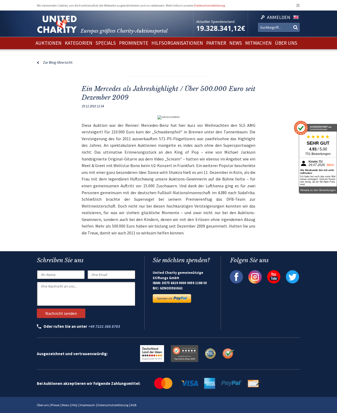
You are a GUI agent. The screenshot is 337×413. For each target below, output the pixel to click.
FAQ (74, 405)
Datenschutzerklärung (209, 5)
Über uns (43, 405)
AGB (133, 405)
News (65, 405)
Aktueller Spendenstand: (215, 21)
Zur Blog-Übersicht (57, 62)
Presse (55, 405)
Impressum (87, 405)
